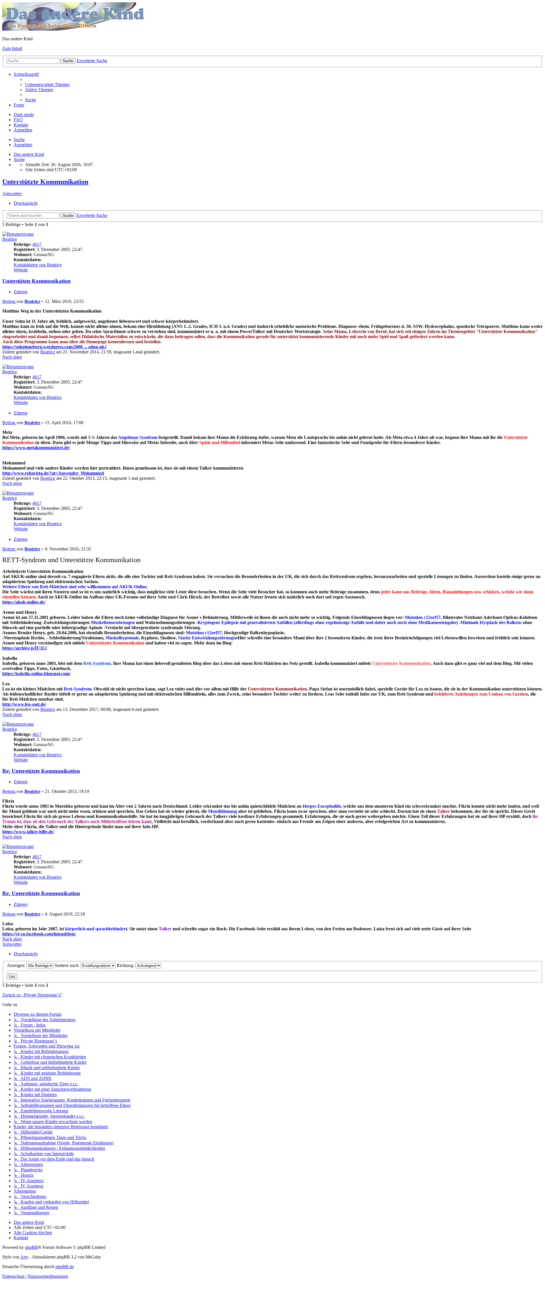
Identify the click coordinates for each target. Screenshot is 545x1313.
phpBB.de (64, 1266)
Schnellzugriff (26, 74)
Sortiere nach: (68, 965)
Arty (24, 1257)
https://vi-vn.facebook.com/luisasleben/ (39, 933)
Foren (19, 104)
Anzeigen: (16, 965)
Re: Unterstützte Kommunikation (41, 771)
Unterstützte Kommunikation (45, 181)
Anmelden (23, 144)
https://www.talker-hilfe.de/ (28, 831)
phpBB (31, 1247)
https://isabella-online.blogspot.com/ (36, 673)
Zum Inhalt (12, 48)
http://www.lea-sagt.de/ (24, 704)
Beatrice (9, 239)
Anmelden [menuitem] (23, 129)
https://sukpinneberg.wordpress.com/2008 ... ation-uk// (54, 346)
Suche (68, 61)
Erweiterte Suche (92, 60)
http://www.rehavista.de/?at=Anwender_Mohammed (53, 473)
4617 (36, 244)
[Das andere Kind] (73, 29)
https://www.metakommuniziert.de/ (36, 447)
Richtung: (126, 965)
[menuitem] (47, 84)
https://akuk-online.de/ (23, 602)
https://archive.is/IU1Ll (24, 648)
